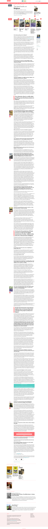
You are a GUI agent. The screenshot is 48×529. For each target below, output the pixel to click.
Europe (18, 4)
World (15, 4)
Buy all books (10, 19)
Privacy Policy (32, 515)
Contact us (31, 514)
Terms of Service (32, 516)
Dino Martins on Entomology (24, 508)
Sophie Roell (18, 15)
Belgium (22, 4)
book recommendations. (13, 520)
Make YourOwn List (9, 5)
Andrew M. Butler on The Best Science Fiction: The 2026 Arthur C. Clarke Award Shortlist (24, 497)
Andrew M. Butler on (23, 494)
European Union (30, 38)
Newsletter (31, 513)
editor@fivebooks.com (26, 457)
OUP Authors (38, 46)
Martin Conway (38, 39)
